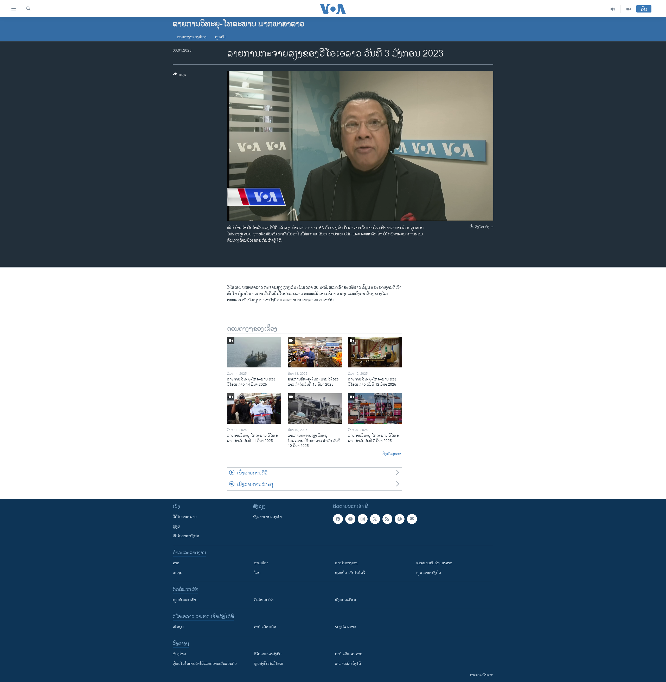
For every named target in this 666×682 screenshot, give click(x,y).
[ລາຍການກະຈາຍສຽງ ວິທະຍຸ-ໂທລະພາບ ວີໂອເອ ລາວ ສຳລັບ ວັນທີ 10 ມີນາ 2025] (315, 408)
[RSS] (387, 519)
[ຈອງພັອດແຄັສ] (412, 519)
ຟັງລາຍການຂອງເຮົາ (267, 517)
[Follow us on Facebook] (338, 519)
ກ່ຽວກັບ (220, 37)
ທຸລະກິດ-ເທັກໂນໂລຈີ (350, 572)
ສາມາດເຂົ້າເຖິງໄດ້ (348, 663)
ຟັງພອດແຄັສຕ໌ (345, 600)
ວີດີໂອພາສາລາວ (185, 517)
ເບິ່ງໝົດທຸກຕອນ (391, 454)
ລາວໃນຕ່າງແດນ (346, 563)
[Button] (179, 75)
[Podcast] (400, 519)
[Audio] (613, 9)
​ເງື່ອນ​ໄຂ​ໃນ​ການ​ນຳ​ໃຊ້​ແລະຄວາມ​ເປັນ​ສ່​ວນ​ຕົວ (205, 663)
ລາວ (176, 563)
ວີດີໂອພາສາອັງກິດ (186, 536)
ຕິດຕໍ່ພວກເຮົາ (263, 600)
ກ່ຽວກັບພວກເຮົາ (184, 600)
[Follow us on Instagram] (363, 519)
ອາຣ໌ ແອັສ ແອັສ (265, 627)
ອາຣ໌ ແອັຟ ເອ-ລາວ (348, 654)
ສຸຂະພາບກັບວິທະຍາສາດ (434, 563)
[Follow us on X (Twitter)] (375, 519)
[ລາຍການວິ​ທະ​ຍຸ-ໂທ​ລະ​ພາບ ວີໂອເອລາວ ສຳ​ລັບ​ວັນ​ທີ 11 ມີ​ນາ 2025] (254, 408)
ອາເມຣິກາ (261, 563)
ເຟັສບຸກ (178, 627)
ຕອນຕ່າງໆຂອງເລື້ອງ (192, 37)
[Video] (628, 9)
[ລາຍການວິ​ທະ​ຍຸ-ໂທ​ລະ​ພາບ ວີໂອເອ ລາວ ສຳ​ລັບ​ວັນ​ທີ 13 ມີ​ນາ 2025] (315, 352)
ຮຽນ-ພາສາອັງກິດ (428, 572)
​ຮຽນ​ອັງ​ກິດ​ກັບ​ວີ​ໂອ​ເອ (268, 663)
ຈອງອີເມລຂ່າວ (345, 627)
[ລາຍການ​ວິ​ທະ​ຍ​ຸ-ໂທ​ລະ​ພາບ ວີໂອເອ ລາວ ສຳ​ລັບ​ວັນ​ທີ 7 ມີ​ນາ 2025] (375, 408)
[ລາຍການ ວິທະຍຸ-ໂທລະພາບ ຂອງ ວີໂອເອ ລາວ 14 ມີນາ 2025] (254, 352)
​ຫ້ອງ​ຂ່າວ (179, 654)
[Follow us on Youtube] (350, 519)
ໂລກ (257, 572)
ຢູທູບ (176, 526)
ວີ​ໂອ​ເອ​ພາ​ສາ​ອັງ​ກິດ (267, 654)
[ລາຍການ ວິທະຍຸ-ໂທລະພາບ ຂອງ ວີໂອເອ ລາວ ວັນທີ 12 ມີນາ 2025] (375, 352)
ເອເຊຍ (177, 572)
